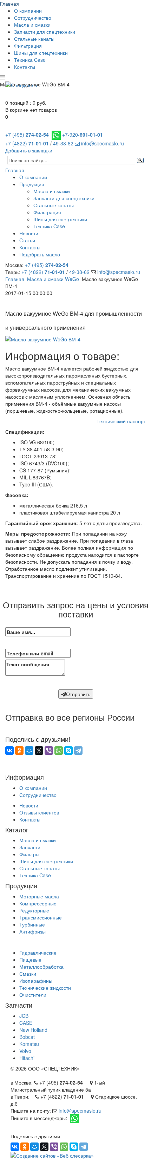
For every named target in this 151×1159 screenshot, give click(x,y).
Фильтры (29, 854)
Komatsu (29, 1043)
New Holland (33, 1029)
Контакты (24, 66)
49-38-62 (63, 143)
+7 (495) (27, 134)
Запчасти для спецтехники (44, 31)
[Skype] (68, 750)
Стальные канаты (34, 38)
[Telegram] (78, 750)
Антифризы (32, 931)
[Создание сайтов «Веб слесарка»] (52, 1154)
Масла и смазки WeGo (53, 278)
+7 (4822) (27, 143)
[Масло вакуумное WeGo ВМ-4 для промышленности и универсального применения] (42, 338)
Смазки (27, 973)
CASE (25, 1022)
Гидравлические (38, 952)
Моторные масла (39, 896)
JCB (23, 1015)
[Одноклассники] (19, 750)
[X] (39, 750)
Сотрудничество (32, 17)
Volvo (25, 1050)
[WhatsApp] (58, 750)
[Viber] (49, 750)
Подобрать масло (39, 254)
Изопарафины (35, 980)
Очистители (32, 994)
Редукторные (34, 910)
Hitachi (26, 1057)
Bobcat (27, 1036)
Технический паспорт (121, 421)
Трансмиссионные (40, 917)
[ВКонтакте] (9, 750)
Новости (28, 233)
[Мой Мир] (29, 750)
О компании (28, 10)
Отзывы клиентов (39, 812)
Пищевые (30, 959)
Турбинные (32, 924)
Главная (9, 3)
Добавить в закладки (28, 150)
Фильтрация (28, 45)
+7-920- (82, 134)
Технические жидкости (45, 987)
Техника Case (30, 59)
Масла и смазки (32, 24)
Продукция (31, 184)
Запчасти (29, 847)
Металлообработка (41, 966)
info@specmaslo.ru (102, 143)
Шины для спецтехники (41, 52)
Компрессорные (38, 903)
